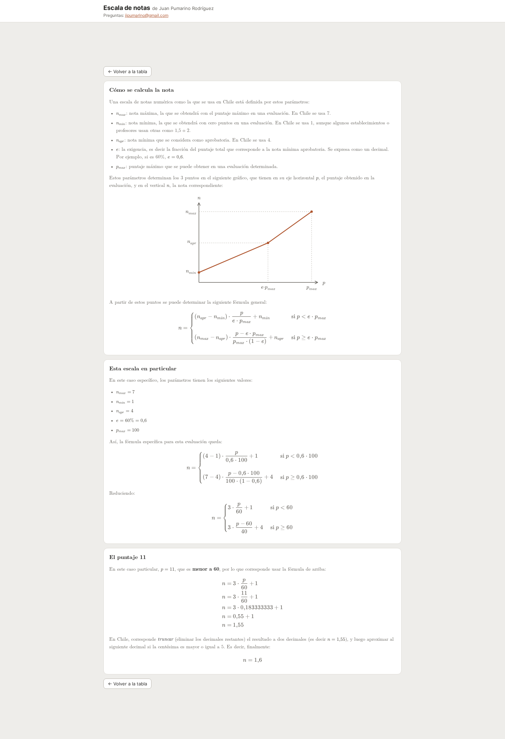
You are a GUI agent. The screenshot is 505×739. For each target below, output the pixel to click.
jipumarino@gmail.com (146, 15)
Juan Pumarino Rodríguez (186, 8)
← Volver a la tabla (127, 71)
